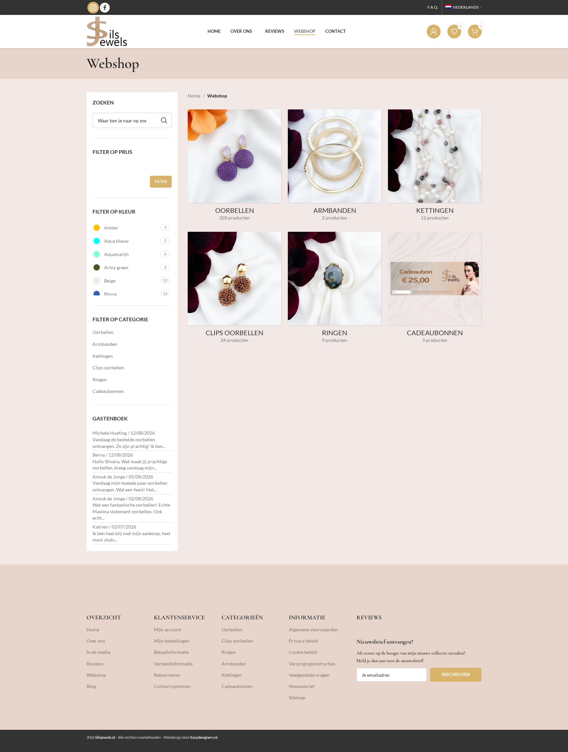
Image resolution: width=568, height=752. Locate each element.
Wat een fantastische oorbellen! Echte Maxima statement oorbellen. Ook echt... (131, 511)
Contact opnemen (172, 686)
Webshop (96, 675)
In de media (98, 652)
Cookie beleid (303, 652)
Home (194, 95)
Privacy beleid (303, 641)
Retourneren (167, 675)
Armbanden (105, 344)
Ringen (100, 379)
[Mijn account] (433, 31)
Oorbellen (103, 332)
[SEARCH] (164, 120)
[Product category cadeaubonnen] (434, 289)
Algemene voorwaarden (313, 629)
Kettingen (103, 356)
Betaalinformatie (171, 652)
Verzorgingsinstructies (312, 663)
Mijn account (167, 629)
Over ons (96, 641)
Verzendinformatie (173, 663)
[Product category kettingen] (434, 167)
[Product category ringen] (334, 289)
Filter (161, 181)
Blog (91, 686)
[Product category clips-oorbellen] (234, 289)
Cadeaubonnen (108, 391)
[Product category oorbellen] (234, 167)
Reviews (95, 663)
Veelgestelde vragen (309, 675)
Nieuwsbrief (301, 686)
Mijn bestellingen (171, 641)
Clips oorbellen (108, 367)
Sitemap (297, 697)
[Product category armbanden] (334, 167)
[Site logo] (107, 31)
